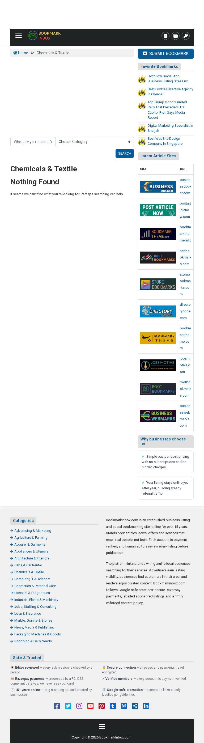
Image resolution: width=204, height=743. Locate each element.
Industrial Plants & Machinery (36, 600)
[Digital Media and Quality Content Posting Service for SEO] (158, 234)
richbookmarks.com (186, 257)
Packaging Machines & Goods (37, 634)
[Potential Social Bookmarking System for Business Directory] (158, 338)
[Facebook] (57, 706)
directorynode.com (185, 311)
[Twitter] (68, 706)
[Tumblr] (113, 706)
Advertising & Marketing (32, 531)
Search (124, 153)
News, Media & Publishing (34, 627)
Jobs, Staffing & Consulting (35, 607)
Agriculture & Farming (31, 538)
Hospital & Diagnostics (32, 593)
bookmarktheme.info (186, 233)
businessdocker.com (186, 186)
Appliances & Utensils (31, 551)
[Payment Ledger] (176, 36)
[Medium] (124, 706)
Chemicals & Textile (29, 572)
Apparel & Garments (29, 544)
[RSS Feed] (135, 706)
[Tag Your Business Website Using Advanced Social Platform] (43, 35)
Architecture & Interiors (31, 558)
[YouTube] (90, 706)
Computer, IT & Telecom (32, 579)
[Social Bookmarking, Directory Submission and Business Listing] (158, 284)
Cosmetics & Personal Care (35, 586)
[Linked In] (146, 706)
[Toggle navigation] (18, 35)
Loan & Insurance (27, 613)
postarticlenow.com (185, 209)
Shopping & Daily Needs (33, 641)
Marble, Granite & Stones (33, 620)
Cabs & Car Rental (28, 565)
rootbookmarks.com (186, 388)
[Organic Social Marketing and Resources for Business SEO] (158, 365)
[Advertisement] (102, 15)
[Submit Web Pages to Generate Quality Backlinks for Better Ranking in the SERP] (158, 258)
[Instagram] (79, 706)
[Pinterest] (102, 706)
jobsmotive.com (185, 364)
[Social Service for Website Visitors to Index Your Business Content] (158, 389)
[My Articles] (165, 36)
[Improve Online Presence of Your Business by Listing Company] (158, 187)
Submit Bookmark (168, 53)
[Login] (186, 36)
